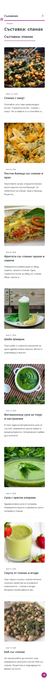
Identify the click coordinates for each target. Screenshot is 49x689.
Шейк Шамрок (14, 339)
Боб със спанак (14, 652)
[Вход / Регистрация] (43, 16)
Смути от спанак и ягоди (21, 573)
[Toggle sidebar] (1, 19)
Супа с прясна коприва (20, 497)
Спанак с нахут (14, 98)
